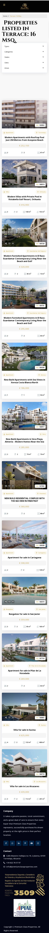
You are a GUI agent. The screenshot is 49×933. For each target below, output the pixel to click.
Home (5, 16)
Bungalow (9, 609)
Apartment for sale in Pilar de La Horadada (24, 672)
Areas (7, 68)
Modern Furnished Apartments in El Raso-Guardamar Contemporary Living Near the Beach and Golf (24, 259)
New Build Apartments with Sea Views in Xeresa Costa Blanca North (24, 381)
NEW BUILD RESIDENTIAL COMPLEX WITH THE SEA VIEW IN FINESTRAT (25, 499)
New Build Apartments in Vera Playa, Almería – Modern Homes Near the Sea (24, 440)
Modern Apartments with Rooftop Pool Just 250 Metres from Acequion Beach (24, 139)
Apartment (9, 132)
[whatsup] (12, 843)
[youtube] (31, 843)
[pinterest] (25, 843)
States (7, 57)
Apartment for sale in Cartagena (24, 557)
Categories (9, 52)
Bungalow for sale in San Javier (24, 614)
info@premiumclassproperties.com (21, 866)
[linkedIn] (18, 843)
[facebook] (6, 843)
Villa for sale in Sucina (24, 730)
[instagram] (38, 843)
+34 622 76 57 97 (13, 862)
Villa (7, 192)
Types (7, 46)
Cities (7, 62)
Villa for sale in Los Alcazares (24, 786)
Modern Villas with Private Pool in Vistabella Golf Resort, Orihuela (25, 198)
